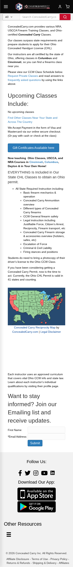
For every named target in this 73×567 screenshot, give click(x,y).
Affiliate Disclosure (17, 559)
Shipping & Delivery (44, 562)
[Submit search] (65, 17)
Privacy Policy (58, 559)
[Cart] (67, 7)
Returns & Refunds (18, 562)
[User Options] (9, 534)
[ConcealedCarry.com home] (32, 7)
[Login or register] (60, 7)
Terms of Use (40, 559)
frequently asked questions (24, 79)
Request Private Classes (23, 75)
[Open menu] (5, 6)
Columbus (51, 162)
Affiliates (64, 562)
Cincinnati (36, 162)
